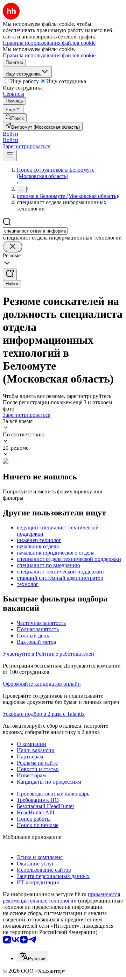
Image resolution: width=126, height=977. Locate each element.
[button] (10, 134)
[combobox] (35, 231)
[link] (15, 117)
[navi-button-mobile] (10, 155)
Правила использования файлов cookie (49, 55)
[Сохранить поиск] (10, 274)
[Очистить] (12, 246)
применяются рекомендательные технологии (61, 897)
